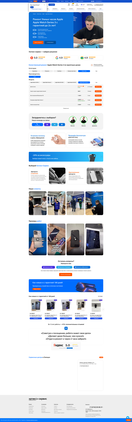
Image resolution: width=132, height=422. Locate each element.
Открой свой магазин (71, 407)
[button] (30, 157)
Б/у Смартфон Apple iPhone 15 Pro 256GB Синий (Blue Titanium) (51, 316)
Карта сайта (43, 407)
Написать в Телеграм (64, 267)
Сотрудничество (70, 404)
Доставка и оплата (58, 409)
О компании (43, 404)
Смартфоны (55, 8)
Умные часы (84, 71)
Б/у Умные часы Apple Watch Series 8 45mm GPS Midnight (96, 316)
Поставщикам (69, 406)
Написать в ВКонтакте (82, 267)
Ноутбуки (71, 8)
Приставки (31, 412)
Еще (100, 8)
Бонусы (58, 1)
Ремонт (30, 404)
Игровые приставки (80, 8)
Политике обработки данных (32, 420)
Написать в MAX (84, 4)
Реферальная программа (72, 409)
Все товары (100, 296)
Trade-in (62, 1)
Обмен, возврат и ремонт (59, 412)
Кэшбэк (55, 407)
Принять (128, 420)
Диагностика (33, 86)
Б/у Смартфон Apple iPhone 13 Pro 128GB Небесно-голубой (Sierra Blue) (36, 316)
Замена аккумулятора (34, 104)
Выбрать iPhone (37, 289)
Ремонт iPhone (80, 1)
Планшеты (63, 8)
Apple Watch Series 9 (47, 82)
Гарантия (56, 411)
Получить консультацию (66, 274)
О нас (71, 1)
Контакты (75, 1)
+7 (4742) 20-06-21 (98, 1)
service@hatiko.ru (89, 409)
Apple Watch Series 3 (84, 82)
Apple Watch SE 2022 (59, 82)
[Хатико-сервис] (38, 399)
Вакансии (66, 1)
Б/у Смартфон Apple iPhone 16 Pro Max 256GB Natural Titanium (81, 316)
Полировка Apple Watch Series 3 (36, 100)
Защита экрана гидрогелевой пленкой (38, 91)
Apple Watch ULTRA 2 (35, 82)
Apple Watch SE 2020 (72, 82)
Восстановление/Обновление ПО (37, 95)
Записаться (98, 86)
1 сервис (35, 1)
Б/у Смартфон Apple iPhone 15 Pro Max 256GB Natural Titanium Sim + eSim (66, 316)
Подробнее (36, 318)
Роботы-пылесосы (91, 8)
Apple (47, 8)
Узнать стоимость (38, 42)
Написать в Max (49, 267)
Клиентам (56, 404)
